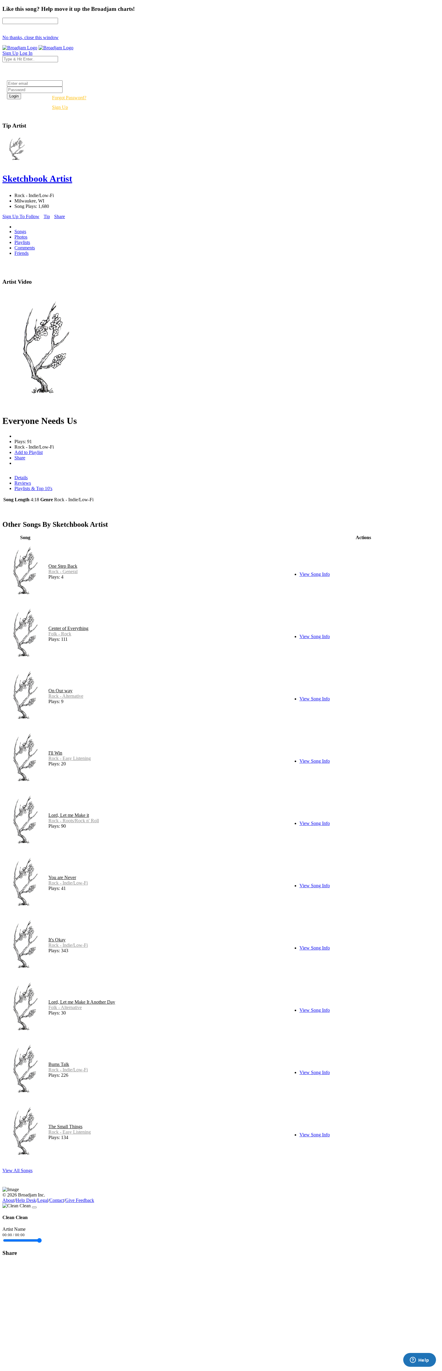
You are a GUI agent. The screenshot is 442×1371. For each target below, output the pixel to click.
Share (59, 216)
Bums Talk (58, 1064)
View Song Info (314, 574)
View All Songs (17, 1170)
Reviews (22, 483)
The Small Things (65, 1126)
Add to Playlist (28, 452)
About (8, 1200)
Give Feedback (79, 1200)
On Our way (60, 690)
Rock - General (63, 571)
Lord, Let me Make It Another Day (81, 1002)
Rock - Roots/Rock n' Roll (73, 820)
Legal (42, 1200)
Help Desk (26, 1200)
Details (21, 477)
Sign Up (60, 107)
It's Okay (57, 939)
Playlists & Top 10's (33, 488)
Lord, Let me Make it (68, 815)
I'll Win (55, 752)
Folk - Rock (59, 633)
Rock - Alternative (65, 696)
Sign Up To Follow (20, 216)
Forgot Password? (69, 97)
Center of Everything (68, 628)
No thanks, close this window (30, 37)
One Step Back (62, 566)
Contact (56, 1200)
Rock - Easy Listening (69, 758)
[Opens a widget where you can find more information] (419, 1360)
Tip (47, 216)
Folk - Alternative (65, 1007)
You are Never (62, 877)
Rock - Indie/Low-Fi (68, 882)
